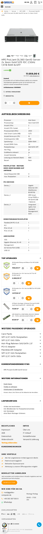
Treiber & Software (10, 387)
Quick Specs (8, 384)
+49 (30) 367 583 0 (11, 498)
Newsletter (9, 482)
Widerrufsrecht (7, 439)
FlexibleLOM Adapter (12, 349)
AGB (3, 433)
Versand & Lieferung (31, 439)
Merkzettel (10, 96)
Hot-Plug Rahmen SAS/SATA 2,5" (17, 343)
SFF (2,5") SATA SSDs (11, 356)
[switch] (4, 531)
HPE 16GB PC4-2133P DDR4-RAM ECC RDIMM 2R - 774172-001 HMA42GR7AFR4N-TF (25, 315)
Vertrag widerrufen (9, 442)
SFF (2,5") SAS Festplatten (14, 353)
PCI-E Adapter (9, 346)
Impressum (6, 429)
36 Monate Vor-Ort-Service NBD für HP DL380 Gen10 (26, 289)
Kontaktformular (29, 436)
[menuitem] (28, 2)
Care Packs (7, 333)
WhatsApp (7, 502)
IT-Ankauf (27, 433)
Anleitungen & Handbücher (13, 389)
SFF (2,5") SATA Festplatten (15, 337)
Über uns (26, 429)
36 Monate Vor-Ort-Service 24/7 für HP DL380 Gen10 (24, 274)
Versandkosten (28, 529)
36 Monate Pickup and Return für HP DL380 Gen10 (25, 263)
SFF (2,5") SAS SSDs (11, 340)
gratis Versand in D (34, 76)
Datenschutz (6, 436)
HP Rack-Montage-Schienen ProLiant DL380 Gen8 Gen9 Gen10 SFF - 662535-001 (25, 304)
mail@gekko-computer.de (8, 493)
